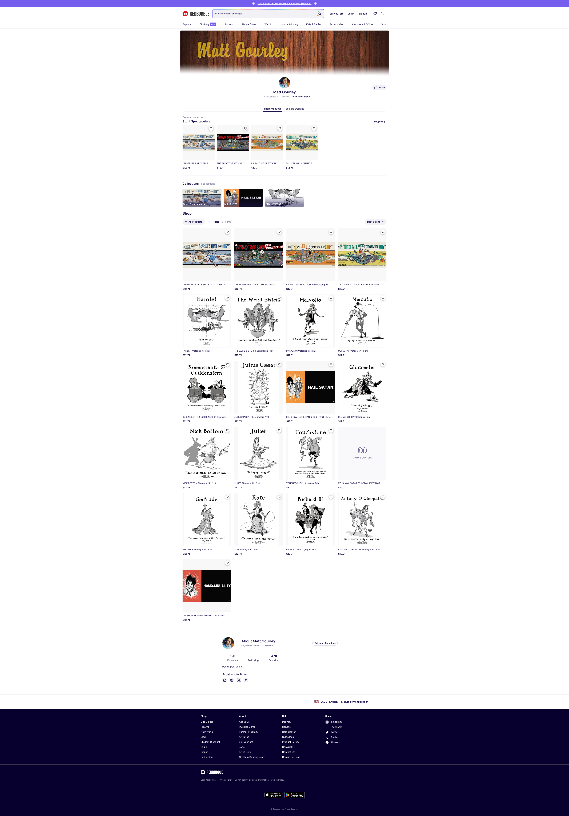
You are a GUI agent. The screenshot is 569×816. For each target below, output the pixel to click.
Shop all (378, 121)
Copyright (287, 746)
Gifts (383, 24)
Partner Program (248, 731)
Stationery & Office (362, 24)
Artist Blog (245, 751)
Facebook (336, 726)
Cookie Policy (277, 779)
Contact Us (288, 751)
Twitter (334, 731)
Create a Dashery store (252, 757)
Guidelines (288, 736)
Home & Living (290, 24)
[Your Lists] (375, 13)
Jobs (241, 746)
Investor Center (247, 726)
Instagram (336, 721)
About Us (244, 721)
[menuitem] (187, 24)
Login (204, 746)
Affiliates (244, 736)
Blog (203, 736)
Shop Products (272, 108)
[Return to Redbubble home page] (196, 13)
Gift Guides (207, 721)
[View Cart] (382, 13)
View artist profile (301, 96)
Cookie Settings (291, 757)
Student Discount (210, 741)
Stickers (229, 24)
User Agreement (208, 779)
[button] (284, 3)
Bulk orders (207, 757)
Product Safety (290, 741)
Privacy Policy (225, 779)
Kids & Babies (313, 24)
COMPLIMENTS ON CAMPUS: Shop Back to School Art (284, 3)
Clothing (207, 24)
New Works (207, 731)
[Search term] (319, 14)
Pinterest (336, 742)
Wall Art (268, 24)
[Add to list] (211, 128)
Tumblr (334, 737)
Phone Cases (249, 24)
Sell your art (246, 741)
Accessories (336, 24)
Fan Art (205, 726)
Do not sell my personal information (252, 779)
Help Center (289, 731)
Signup (204, 751)
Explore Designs (295, 108)
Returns (286, 726)
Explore (187, 24)
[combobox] (268, 13)
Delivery (286, 721)
